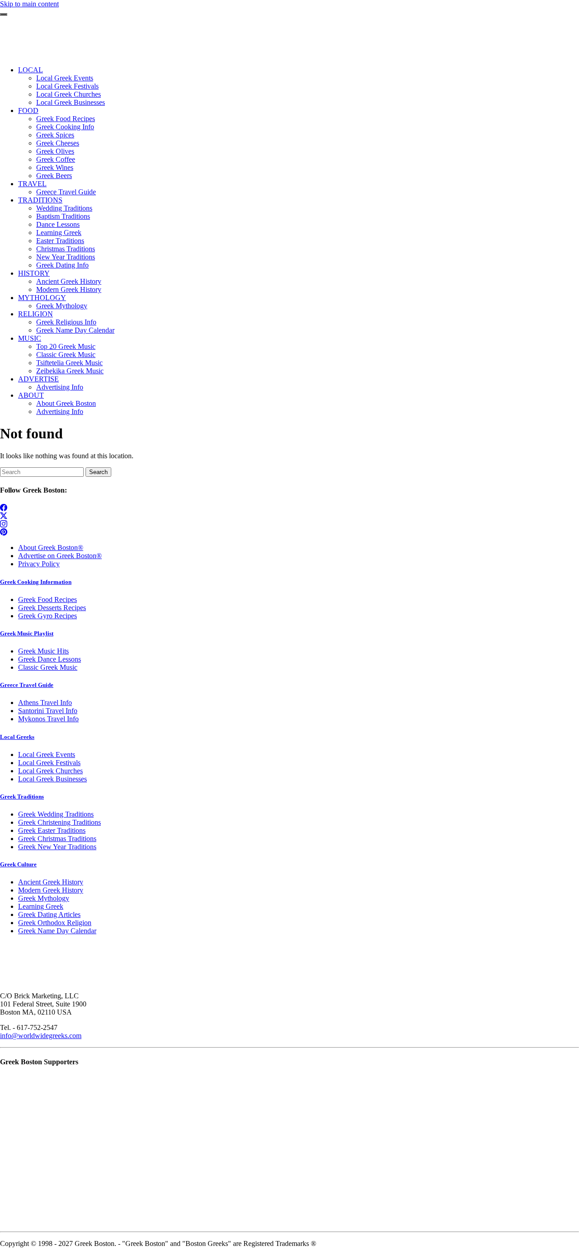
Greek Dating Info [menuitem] (62, 265)
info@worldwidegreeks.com (40, 1035)
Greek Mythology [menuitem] (61, 306)
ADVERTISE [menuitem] (38, 379)
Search (98, 472)
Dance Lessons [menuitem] (58, 224)
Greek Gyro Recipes (47, 616)
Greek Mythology (43, 898)
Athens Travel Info (45, 702)
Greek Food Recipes (47, 599)
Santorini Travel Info (47, 710)
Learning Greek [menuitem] (58, 232)
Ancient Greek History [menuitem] (68, 281)
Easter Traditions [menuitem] (60, 240)
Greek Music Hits (43, 651)
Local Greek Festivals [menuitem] (67, 86)
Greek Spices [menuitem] (55, 135)
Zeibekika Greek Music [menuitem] (70, 371)
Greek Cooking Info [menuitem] (65, 127)
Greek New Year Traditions (57, 847)
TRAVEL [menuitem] (32, 184)
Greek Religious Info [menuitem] (66, 322)
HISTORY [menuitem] (34, 273)
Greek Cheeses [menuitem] (57, 143)
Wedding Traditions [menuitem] (64, 208)
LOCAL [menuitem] (30, 70)
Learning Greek (40, 906)
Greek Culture (18, 864)
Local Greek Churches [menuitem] (68, 94)
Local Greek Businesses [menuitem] (70, 102)
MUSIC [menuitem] (29, 338)
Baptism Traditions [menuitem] (63, 216)
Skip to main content (29, 4)
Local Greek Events (46, 754)
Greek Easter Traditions (51, 830)
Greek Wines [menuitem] (54, 167)
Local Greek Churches (50, 771)
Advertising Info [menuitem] (59, 387)
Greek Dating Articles (49, 914)
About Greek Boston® (50, 547)
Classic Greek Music (47, 667)
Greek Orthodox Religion (54, 922)
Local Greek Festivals (49, 762)
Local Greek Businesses (52, 779)
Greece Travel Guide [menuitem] (66, 192)
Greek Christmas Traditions (57, 838)
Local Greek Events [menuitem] (64, 78)
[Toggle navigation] (3, 14)
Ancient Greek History (50, 882)
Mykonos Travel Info (48, 719)
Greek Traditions (22, 796)
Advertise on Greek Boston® (60, 555)
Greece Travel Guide (26, 685)
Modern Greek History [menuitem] (68, 289)
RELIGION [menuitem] (35, 314)
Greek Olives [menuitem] (55, 151)
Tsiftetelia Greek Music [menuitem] (69, 363)
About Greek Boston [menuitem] (66, 403)
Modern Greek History (50, 890)
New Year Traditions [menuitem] (65, 257)
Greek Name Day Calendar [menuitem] (75, 330)
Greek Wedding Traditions (56, 814)
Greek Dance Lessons (49, 659)
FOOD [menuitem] (28, 110)
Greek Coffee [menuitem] (55, 159)
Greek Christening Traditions (59, 822)
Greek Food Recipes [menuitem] (65, 118)
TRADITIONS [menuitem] (40, 200)
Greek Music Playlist (26, 633)
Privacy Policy (39, 564)
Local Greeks (17, 736)
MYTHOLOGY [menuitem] (42, 297)
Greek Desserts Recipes (52, 607)
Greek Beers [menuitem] (54, 175)
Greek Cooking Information (35, 581)
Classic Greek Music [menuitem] (65, 354)
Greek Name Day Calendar (57, 931)
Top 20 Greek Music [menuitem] (65, 346)
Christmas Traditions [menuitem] (65, 249)
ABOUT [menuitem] (31, 395)
